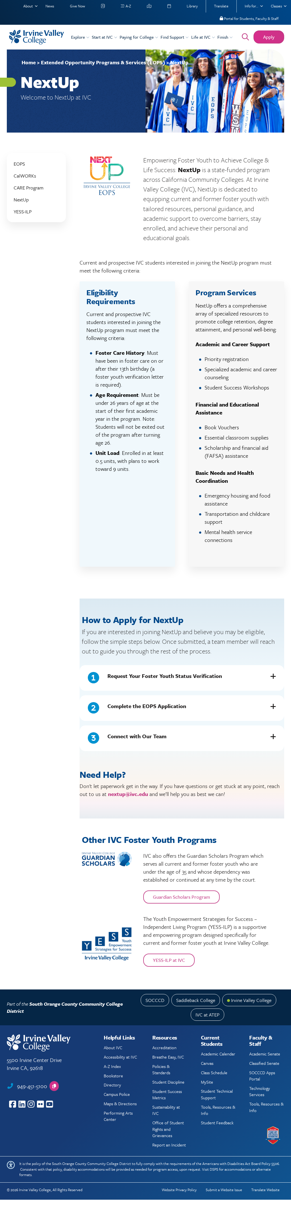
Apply (269, 36)
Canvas (207, 1063)
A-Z (128, 6)
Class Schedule (214, 1072)
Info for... (251, 6)
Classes (276, 6)
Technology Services (259, 1091)
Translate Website (265, 1190)
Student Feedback (217, 1122)
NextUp (21, 199)
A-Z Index (112, 1066)
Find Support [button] (173, 37)
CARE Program (28, 187)
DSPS (214, 1169)
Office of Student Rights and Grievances (168, 1129)
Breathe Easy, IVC (168, 1057)
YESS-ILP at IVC (169, 960)
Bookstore (113, 1076)
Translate (221, 6)
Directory (112, 1085)
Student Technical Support (217, 1094)
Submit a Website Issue (224, 1190)
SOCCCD (155, 1000)
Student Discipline (168, 1082)
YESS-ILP (23, 211)
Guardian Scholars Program (181, 896)
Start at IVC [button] (103, 37)
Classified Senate (264, 1063)
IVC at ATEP (207, 1014)
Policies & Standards (161, 1069)
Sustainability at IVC (166, 1110)
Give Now (77, 6)
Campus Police (117, 1094)
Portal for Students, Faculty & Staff (250, 18)
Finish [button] (223, 37)
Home (29, 62)
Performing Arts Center (118, 1116)
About (28, 6)
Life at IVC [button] (201, 37)
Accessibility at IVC (120, 1057)
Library (192, 6)
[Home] (36, 37)
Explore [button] (78, 37)
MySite (207, 1082)
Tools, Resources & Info (218, 1110)
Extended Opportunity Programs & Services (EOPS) (103, 62)
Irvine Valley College (251, 1000)
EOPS (19, 163)
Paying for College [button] (137, 37)
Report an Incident (169, 1145)
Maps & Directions (120, 1103)
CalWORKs (25, 175)
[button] (182, 678)
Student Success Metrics (167, 1094)
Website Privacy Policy (179, 1190)
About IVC (113, 1047)
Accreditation (164, 1047)
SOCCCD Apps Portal (262, 1075)
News (49, 6)
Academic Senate (264, 1054)
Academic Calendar (218, 1054)
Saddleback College (195, 1000)
